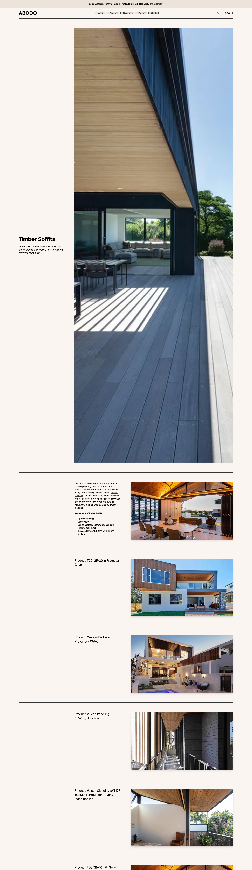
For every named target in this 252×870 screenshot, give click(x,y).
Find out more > (156, 4)
